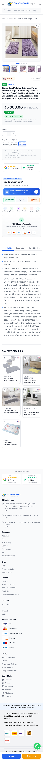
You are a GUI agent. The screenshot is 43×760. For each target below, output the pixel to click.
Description (20, 248)
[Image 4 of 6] (23, 63)
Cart (13, 756)
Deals (4, 566)
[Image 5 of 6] (24, 63)
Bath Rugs (28, 19)
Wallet (4, 614)
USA (10, 722)
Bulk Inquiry (6, 542)
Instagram (9, 686)
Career (4, 539)
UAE (28, 722)
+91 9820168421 (8, 584)
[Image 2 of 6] (19, 63)
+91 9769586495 (9, 587)
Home (4, 19)
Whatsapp (9, 693)
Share (37, 78)
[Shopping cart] (40, 4)
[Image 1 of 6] (17, 63)
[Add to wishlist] (37, 26)
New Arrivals (7, 572)
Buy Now (33, 756)
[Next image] (38, 42)
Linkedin (8, 696)
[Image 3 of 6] (21, 63)
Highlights (8, 248)
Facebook (9, 680)
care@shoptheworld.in (10, 594)
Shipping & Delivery (9, 664)
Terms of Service (8, 556)
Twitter (7, 683)
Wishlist (5, 611)
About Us (5, 536)
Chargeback (7, 549)
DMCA (4, 661)
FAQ (3, 552)
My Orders (6, 604)
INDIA (6, 722)
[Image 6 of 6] (26, 63)
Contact (5, 546)
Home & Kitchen (15, 19)
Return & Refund (8, 657)
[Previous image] (5, 42)
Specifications (34, 248)
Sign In (32, 4)
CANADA (16, 722)
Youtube (8, 690)
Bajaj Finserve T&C (9, 671)
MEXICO (23, 722)
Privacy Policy (7, 667)
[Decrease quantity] (4, 133)
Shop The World (21, 3)
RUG (36, 19)
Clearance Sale (8, 569)
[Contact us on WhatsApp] (37, 746)
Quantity (5, 129)
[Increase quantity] (13, 133)
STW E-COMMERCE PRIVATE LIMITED (25, 751)
